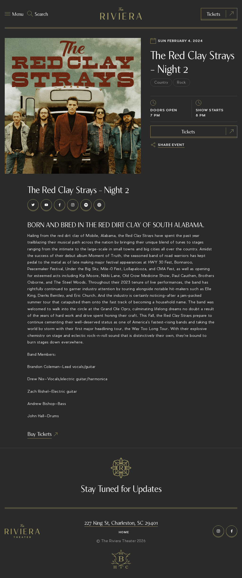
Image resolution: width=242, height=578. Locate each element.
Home (124, 532)
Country (161, 82)
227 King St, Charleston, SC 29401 (121, 522)
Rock (181, 82)
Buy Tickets (39, 433)
